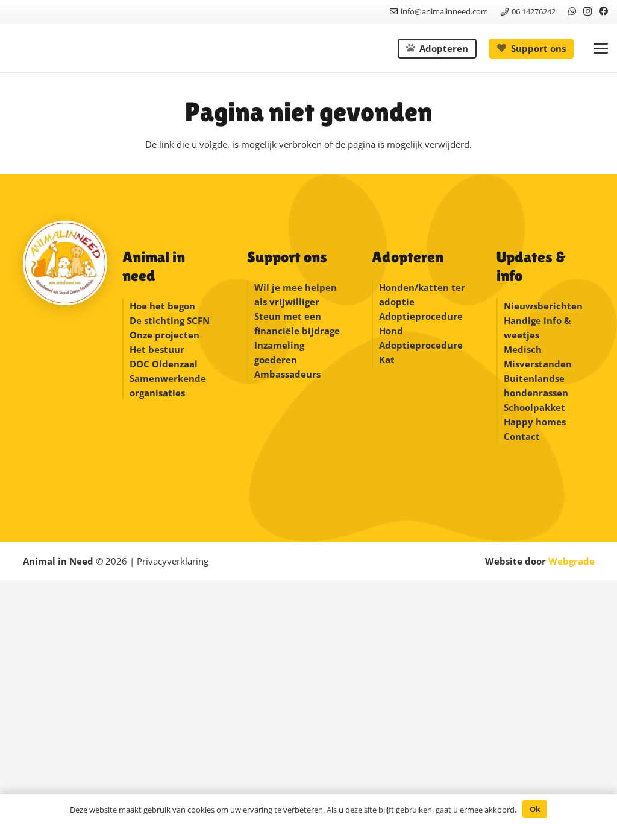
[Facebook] (603, 11)
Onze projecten (164, 335)
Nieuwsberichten (543, 306)
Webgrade (571, 561)
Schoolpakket (534, 407)
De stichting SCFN (170, 320)
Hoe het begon (162, 306)
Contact (522, 436)
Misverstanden (538, 364)
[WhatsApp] (572, 11)
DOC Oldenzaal (164, 364)
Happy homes (535, 422)
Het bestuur (157, 349)
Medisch (523, 349)
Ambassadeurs (287, 374)
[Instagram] (587, 12)
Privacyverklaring (172, 561)
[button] (600, 48)
